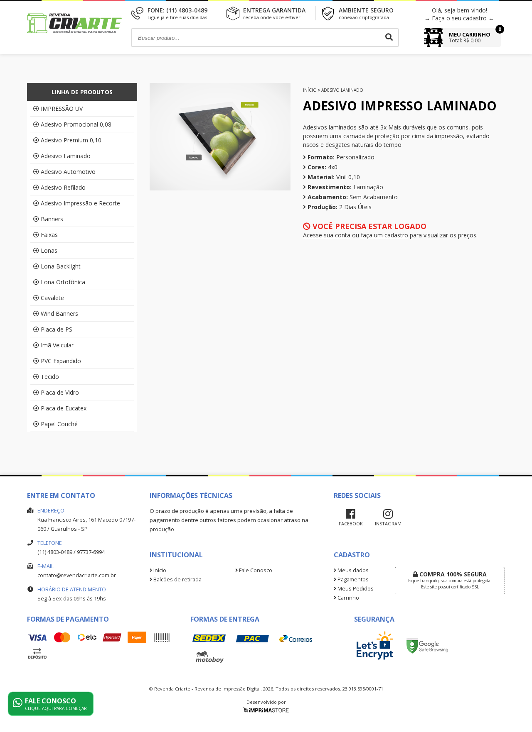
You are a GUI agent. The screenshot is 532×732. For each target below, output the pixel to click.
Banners (52, 219)
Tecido (50, 377)
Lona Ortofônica (63, 282)
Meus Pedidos (355, 588)
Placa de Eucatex (63, 408)
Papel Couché (59, 424)
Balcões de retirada (177, 579)
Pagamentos (352, 579)
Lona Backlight (61, 266)
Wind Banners (59, 313)
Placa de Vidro (60, 392)
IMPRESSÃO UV (62, 108)
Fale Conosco (255, 570)
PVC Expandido (61, 361)
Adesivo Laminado (66, 156)
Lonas (49, 250)
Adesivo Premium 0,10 (71, 140)
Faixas (49, 235)
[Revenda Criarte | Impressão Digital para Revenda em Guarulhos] (75, 42)
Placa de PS (56, 329)
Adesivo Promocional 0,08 (76, 124)
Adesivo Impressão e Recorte (80, 203)
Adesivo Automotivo (68, 172)
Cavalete (52, 298)
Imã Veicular (57, 345)
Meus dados (352, 570)
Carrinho (347, 597)
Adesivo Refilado (63, 187)
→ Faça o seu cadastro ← (459, 18)
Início (310, 90)
